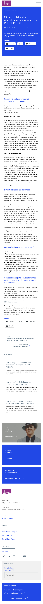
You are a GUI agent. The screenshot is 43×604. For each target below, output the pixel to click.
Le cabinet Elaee (8, 539)
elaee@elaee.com (7, 515)
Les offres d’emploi (9, 532)
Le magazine (7, 535)
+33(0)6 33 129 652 (7, 518)
